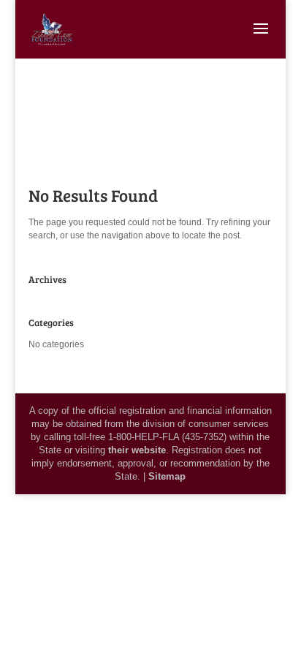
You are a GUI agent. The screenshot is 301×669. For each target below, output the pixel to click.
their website (137, 450)
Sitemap (167, 476)
